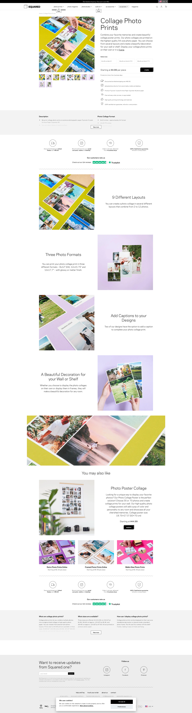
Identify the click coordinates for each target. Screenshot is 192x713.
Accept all (121, 701)
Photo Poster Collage (129, 487)
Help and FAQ (80, 692)
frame (121, 49)
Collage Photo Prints (120, 23)
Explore (128, 527)
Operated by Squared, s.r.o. (124, 696)
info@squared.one (108, 696)
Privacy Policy (64, 696)
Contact (113, 692)
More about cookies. (87, 705)
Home (40, 13)
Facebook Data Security (93, 696)
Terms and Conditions (77, 696)
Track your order (93, 692)
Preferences (122, 706)
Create (146, 70)
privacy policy (80, 679)
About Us (105, 692)
